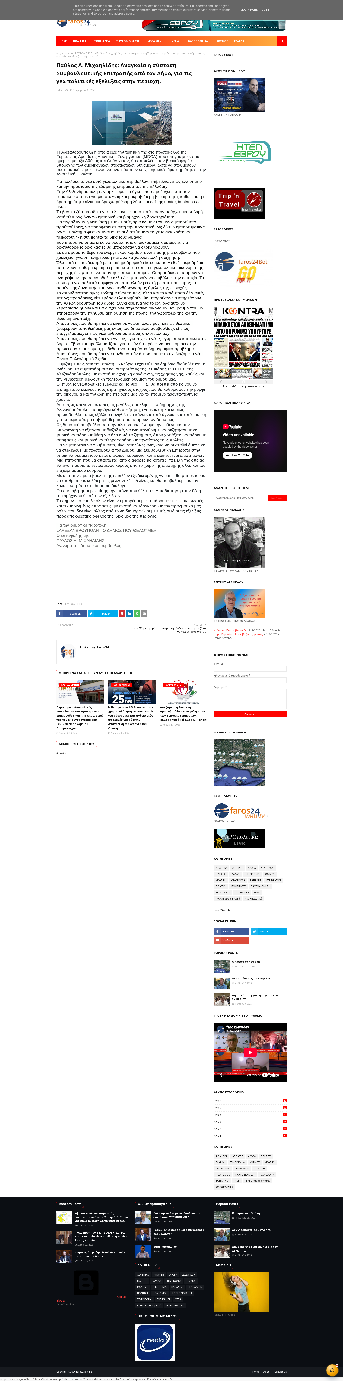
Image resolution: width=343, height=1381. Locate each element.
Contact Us (280, 1371)
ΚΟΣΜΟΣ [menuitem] (222, 41)
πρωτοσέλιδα (232, 386)
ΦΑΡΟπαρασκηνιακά (228, 898)
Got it (266, 9)
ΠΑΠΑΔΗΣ (255, 880)
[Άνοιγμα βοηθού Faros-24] (332, 1370)
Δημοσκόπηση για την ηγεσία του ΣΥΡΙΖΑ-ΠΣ (255, 997)
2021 (250, 1135)
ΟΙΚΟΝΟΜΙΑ (238, 880)
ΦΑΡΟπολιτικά (253, 898)
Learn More (249, 9)
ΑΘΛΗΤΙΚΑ (221, 868)
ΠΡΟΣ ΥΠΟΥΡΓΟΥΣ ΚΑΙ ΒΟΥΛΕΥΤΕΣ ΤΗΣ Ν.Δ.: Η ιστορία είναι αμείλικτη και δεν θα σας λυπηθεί (101, 1236)
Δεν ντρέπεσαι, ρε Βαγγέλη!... (252, 978)
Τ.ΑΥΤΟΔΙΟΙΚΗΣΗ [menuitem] (127, 41)
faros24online (84, 1371)
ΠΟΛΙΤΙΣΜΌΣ (238, 886)
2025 (250, 1108)
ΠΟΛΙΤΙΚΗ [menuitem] (79, 41)
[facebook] (231, 931)
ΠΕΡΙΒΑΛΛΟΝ (273, 880)
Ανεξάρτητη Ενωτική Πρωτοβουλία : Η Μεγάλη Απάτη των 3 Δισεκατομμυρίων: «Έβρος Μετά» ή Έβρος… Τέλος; (183, 713)
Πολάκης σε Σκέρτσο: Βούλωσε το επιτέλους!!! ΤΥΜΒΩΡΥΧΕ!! (176, 1215)
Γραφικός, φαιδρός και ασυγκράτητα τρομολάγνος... (178, 1232)
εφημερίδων (247, 386)
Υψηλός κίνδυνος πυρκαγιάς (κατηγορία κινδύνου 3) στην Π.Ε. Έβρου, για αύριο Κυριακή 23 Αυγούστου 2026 (102, 1216)
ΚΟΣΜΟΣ (270, 874)
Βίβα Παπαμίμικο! (165, 1246)
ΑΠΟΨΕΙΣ (237, 868)
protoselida (259, 386)
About (266, 1371)
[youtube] (231, 940)
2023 (250, 1122)
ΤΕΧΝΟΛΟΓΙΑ (223, 892)
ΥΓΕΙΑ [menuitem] (175, 41)
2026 (250, 1101)
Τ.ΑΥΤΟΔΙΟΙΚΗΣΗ (84, 53)
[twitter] (269, 931)
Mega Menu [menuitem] (155, 41)
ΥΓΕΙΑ (257, 892)
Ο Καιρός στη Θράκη (246, 961)
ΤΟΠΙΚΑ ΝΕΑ (242, 892)
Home (255, 1371)
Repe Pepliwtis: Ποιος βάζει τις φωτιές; (238, 634)
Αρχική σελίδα (64, 53)
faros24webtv (222, 910)
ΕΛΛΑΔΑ (235, 874)
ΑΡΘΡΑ (252, 868)
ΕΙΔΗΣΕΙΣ (221, 874)
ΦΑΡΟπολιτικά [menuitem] (198, 41)
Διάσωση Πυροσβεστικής (230, 630)
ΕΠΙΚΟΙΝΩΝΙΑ (252, 874)
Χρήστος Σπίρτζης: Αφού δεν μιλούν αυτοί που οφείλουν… (100, 1254)
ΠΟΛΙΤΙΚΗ (221, 886)
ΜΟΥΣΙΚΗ (221, 880)
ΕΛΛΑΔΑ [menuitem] (239, 41)
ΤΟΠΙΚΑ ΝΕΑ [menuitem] (102, 41)
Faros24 (63, 90)
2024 (250, 1115)
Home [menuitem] (63, 41)
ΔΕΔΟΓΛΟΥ (267, 868)
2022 (250, 1129)
